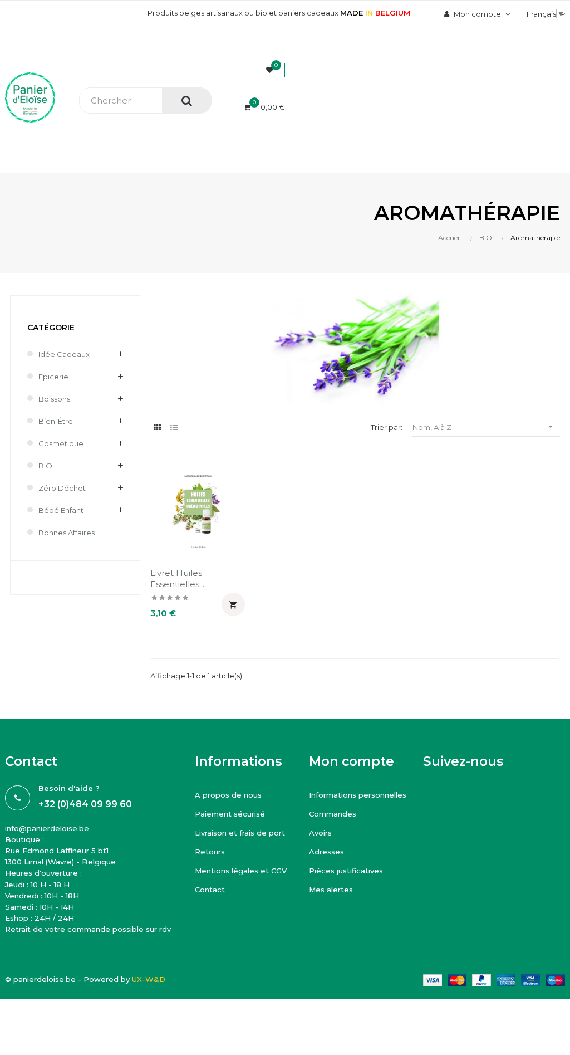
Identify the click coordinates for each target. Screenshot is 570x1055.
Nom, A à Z (483, 427)
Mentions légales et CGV (241, 870)
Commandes (332, 813)
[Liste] (174, 427)
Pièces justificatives (346, 870)
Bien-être (55, 421)
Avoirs (320, 832)
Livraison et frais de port (240, 832)
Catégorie (51, 328)
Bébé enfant (60, 510)
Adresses (326, 851)
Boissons (54, 398)
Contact (210, 889)
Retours (210, 851)
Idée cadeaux (64, 354)
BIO (45, 465)
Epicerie (53, 376)
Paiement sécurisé (230, 813)
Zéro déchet (62, 487)
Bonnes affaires (66, 532)
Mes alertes (331, 889)
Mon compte (351, 761)
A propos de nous (228, 794)
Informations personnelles (357, 794)
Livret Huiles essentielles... (177, 578)
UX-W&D (148, 979)
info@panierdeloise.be (47, 828)
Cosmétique (60, 443)
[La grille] (157, 427)
